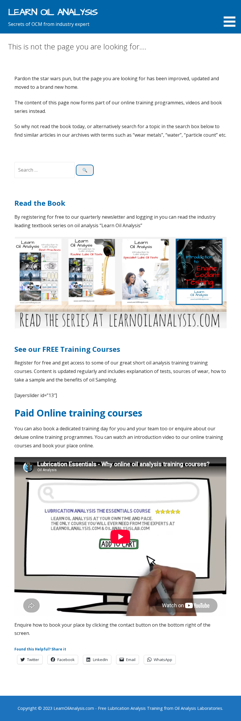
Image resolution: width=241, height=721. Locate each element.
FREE (51, 349)
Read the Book (39, 203)
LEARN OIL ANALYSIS (53, 12)
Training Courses (90, 349)
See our (28, 349)
